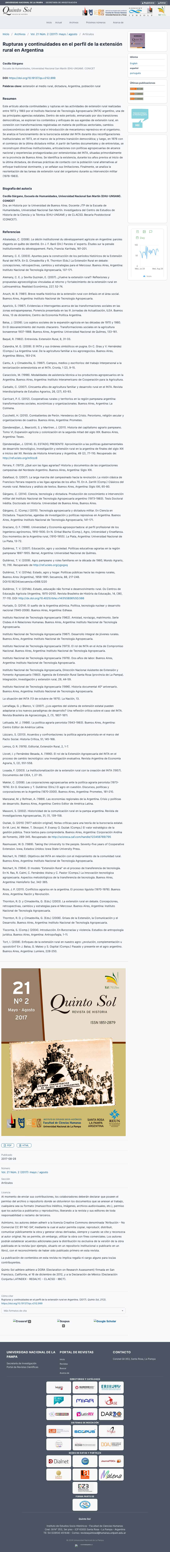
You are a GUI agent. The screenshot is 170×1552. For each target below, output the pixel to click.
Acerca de (118, 22)
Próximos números (95, 22)
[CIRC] (58, 1401)
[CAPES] (58, 1414)
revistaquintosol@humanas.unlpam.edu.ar (103, 1532)
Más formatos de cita (15, 1310)
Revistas (64, 1364)
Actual (58, 22)
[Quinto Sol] (85, 10)
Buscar (63, 1368)
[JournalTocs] (111, 1461)
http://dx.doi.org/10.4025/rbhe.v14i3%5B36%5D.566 (51, 598)
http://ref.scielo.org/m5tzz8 (20, 458)
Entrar (163, 3)
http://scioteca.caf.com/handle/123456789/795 (81, 836)
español (134, 68)
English (133, 63)
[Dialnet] (58, 1461)
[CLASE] (111, 1401)
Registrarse (149, 3)
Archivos (73, 22)
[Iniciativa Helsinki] (140, 128)
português (135, 73)
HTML (25, 1145)
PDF (9, 1145)
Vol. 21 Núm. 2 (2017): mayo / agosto (54, 34)
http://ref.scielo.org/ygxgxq (50, 565)
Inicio (49, 22)
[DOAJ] (111, 1444)
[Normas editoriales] (137, 47)
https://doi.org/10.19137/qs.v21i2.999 (32, 78)
